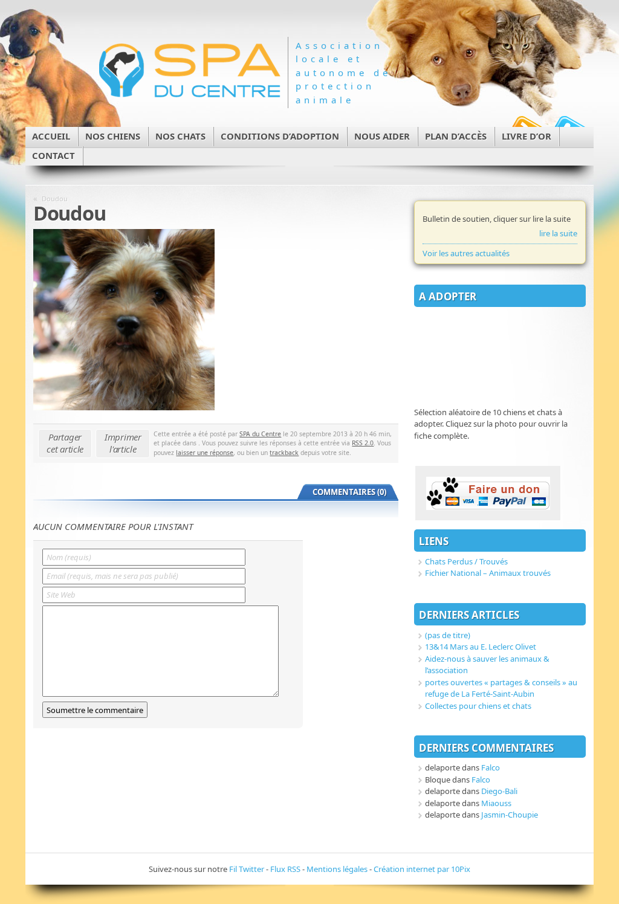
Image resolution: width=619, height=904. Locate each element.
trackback (284, 452)
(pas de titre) (447, 635)
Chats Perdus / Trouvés (466, 561)
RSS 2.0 (363, 443)
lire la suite (558, 233)
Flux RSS (285, 869)
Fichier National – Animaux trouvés (488, 572)
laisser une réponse (204, 452)
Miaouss (496, 803)
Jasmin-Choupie (509, 814)
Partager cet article (65, 443)
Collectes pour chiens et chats (478, 705)
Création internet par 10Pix (422, 869)
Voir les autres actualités (466, 253)
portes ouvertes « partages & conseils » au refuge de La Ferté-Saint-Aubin (501, 688)
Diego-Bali (499, 791)
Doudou (55, 198)
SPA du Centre (260, 434)
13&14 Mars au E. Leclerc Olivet (480, 646)
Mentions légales (337, 869)
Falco (490, 767)
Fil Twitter (246, 869)
